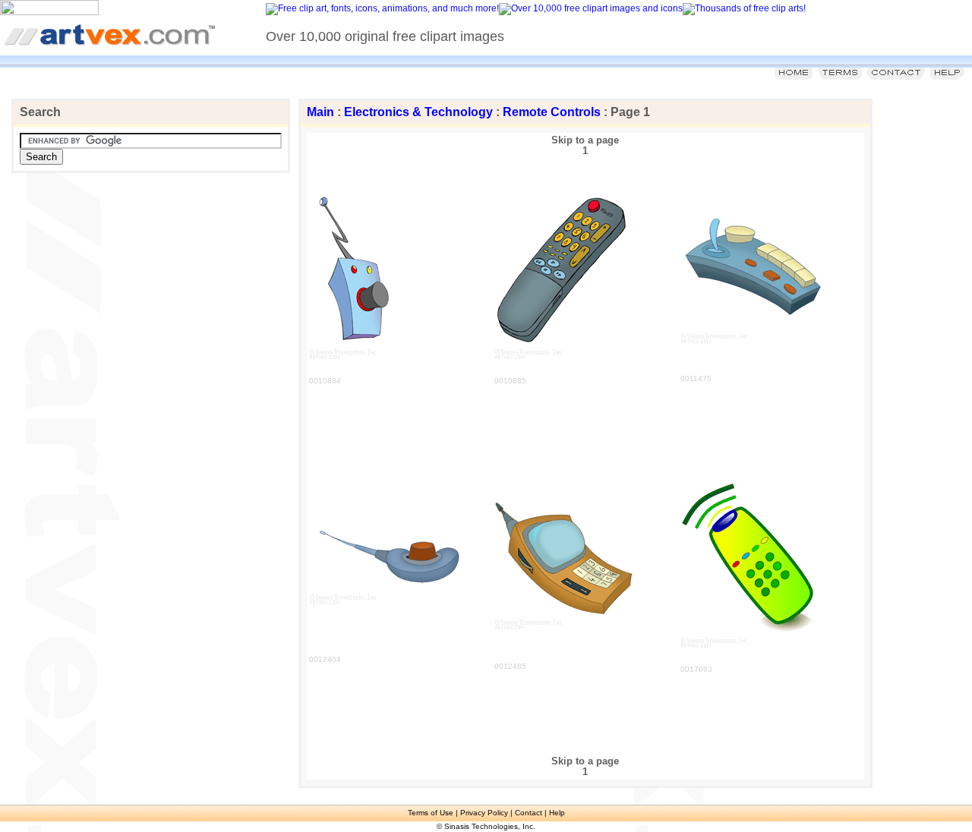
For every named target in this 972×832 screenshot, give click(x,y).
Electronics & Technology (418, 112)
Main (320, 112)
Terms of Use (430, 812)
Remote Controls (552, 112)
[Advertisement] (176, 278)
